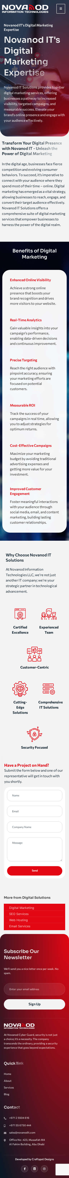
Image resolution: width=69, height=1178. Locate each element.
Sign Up (35, 1004)
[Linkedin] (34, 1168)
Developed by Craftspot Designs (34, 1159)
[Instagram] (44, 1168)
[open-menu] (60, 9)
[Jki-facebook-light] (24, 1168)
